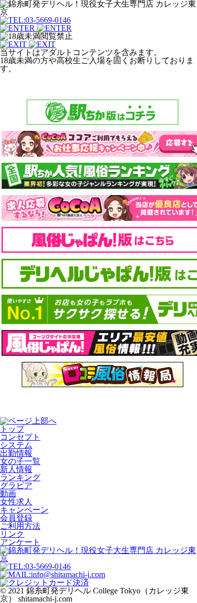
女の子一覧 (20, 461)
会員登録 (16, 518)
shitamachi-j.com (45, 598)
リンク (12, 534)
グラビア (16, 485)
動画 (8, 493)
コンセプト (20, 437)
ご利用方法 (20, 526)
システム (16, 445)
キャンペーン (24, 509)
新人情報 (16, 469)
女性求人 (16, 501)
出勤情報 (16, 453)
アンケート (20, 542)
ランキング (20, 477)
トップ (12, 429)
